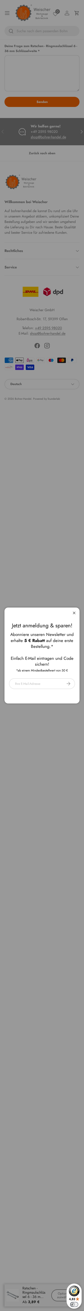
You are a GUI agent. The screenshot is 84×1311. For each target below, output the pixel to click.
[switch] (74, 1304)
